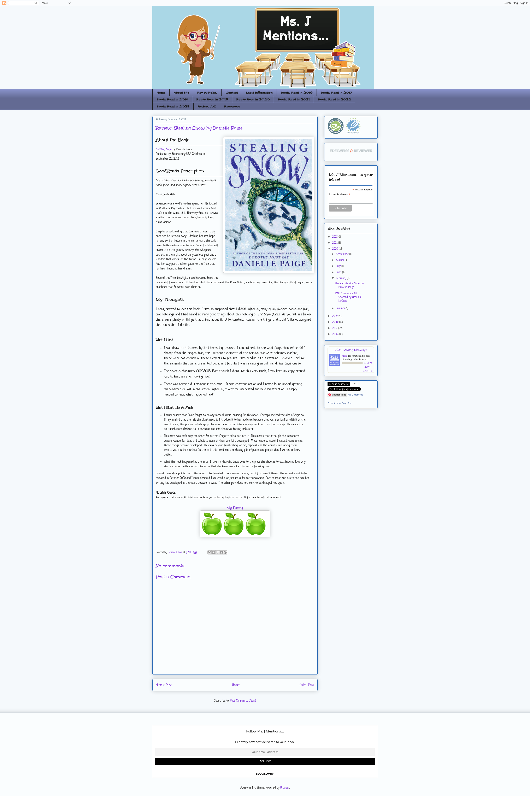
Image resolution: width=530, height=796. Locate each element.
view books (367, 370)
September (342, 254)
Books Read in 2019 (212, 99)
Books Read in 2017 (336, 92)
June (339, 272)
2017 (335, 328)
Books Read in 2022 (334, 99)
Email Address (339, 194)
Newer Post (164, 684)
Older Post (307, 684)
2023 (335, 236)
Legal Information (259, 92)
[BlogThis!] (213, 552)
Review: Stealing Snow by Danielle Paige (349, 285)
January (341, 308)
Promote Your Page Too (339, 403)
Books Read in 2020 (253, 99)
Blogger (284, 787)
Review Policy (207, 92)
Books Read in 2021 (294, 99)
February (341, 278)
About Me (181, 92)
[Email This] (209, 552)
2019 (335, 316)
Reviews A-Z (207, 106)
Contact (232, 92)
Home (161, 92)
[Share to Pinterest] (225, 552)
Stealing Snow (164, 149)
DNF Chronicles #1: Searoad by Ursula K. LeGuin (348, 297)
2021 (335, 242)
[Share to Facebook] (221, 552)
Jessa (344, 355)
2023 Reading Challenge (351, 349)
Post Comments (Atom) (243, 700)
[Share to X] (217, 552)
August (340, 260)
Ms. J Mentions (355, 394)
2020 (335, 248)
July (338, 266)
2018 (335, 322)
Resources (232, 106)
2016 (335, 334)
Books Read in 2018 (172, 99)
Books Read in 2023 (173, 106)
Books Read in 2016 (297, 92)
